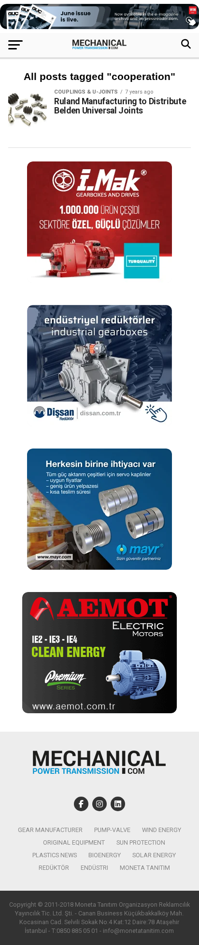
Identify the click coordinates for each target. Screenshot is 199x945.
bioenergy (104, 855)
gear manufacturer (50, 829)
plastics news (54, 855)
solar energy (154, 855)
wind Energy (161, 829)
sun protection (140, 842)
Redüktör (54, 867)
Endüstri (94, 867)
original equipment (74, 842)
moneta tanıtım (145, 867)
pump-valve (112, 829)
